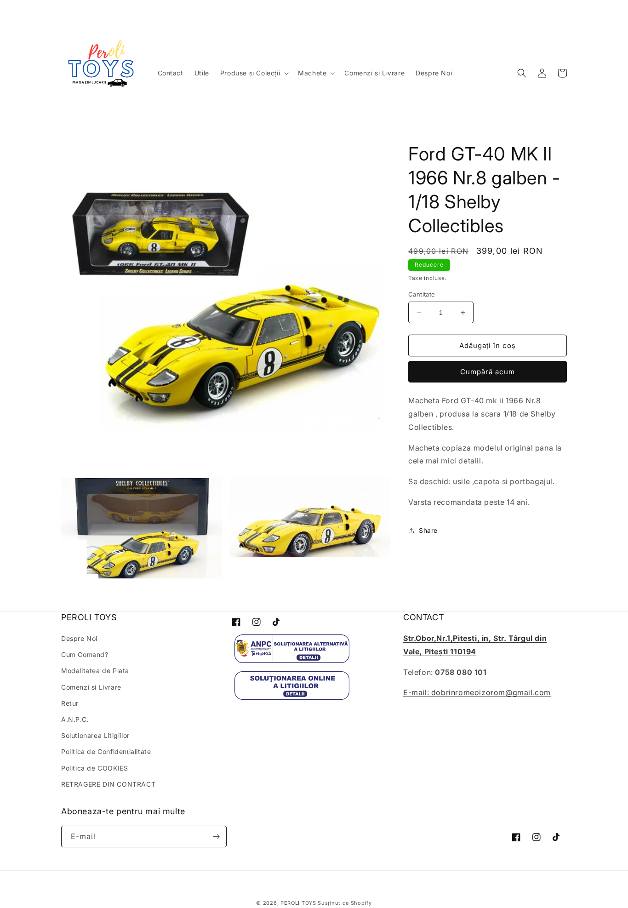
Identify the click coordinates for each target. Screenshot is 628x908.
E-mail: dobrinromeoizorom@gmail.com (477, 692)
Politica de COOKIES (94, 768)
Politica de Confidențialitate (106, 751)
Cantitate (421, 294)
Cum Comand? (84, 654)
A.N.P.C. (75, 719)
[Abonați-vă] (216, 836)
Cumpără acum (487, 371)
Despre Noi (79, 638)
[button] (253, 73)
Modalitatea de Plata (95, 670)
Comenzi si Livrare (91, 687)
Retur (70, 703)
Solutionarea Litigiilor (95, 735)
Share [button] (428, 530)
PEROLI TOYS (298, 903)
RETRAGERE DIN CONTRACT (108, 784)
